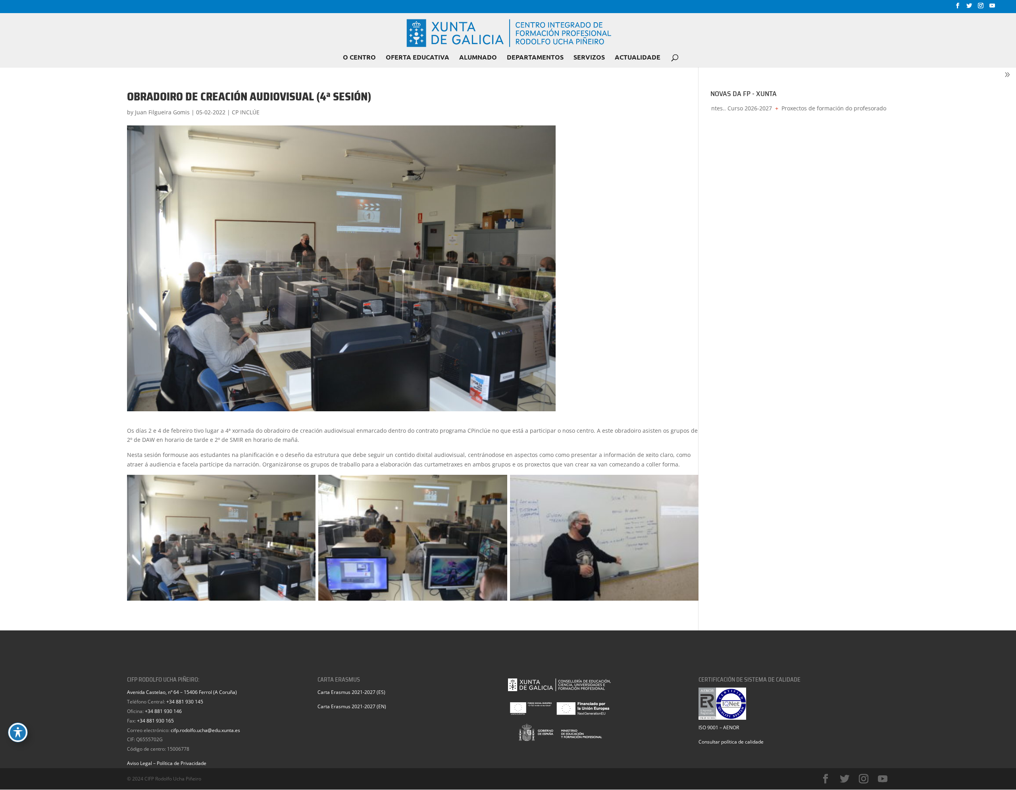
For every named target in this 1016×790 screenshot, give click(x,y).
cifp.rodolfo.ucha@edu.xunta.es (205, 730)
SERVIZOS (589, 57)
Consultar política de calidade (731, 741)
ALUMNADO (478, 57)
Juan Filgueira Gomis (162, 112)
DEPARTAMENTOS (535, 57)
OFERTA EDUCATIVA (417, 57)
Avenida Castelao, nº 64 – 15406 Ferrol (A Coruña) (182, 692)
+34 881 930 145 (184, 701)
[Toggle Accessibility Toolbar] (17, 732)
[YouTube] (992, 8)
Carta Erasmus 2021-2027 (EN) (352, 706)
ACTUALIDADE (637, 57)
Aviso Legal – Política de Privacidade (166, 763)
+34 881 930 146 (163, 711)
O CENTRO (359, 57)
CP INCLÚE (246, 112)
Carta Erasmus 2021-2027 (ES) (351, 692)
